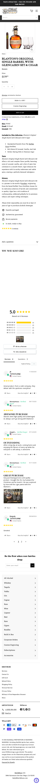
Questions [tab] (21, 359)
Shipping (4, 95)
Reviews (4, 671)
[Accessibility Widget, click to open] (36, 780)
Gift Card (5, 678)
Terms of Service (7, 688)
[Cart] (31, 11)
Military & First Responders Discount (14, 694)
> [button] (25, 541)
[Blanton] (20, 339)
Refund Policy (6, 681)
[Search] (36, 17)
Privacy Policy (6, 691)
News (3, 698)
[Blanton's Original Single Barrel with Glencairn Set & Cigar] (14, 275)
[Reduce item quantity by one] (4, 86)
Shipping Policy (7, 684)
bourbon (24, 183)
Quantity (5, 82)
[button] (31, 393)
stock (9, 223)
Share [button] (8, 393)
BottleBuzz (18, 773)
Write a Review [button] (21, 346)
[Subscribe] (32, 565)
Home (3, 54)
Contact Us (5, 674)
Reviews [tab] (8, 359)
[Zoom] (32, 49)
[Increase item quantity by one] (12, 86)
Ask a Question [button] (21, 352)
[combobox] (20, 17)
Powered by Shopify (8, 762)
